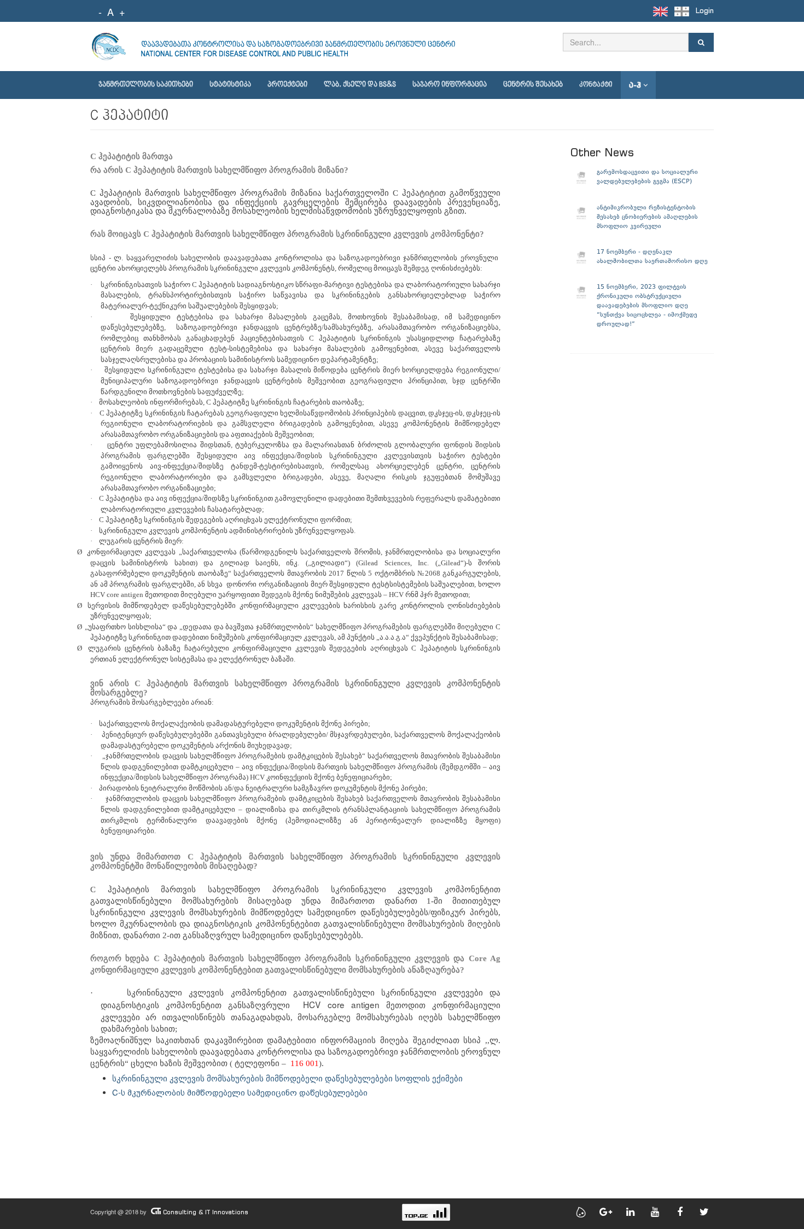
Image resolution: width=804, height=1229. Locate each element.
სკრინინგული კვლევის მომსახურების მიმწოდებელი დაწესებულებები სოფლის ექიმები (287, 1078)
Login (705, 10)
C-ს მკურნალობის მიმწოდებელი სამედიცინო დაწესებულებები (240, 1092)
